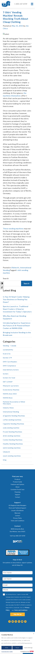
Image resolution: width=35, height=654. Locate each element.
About (17, 487)
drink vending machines (11, 436)
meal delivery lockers (11, 370)
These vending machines (13, 228)
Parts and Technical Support (17, 508)
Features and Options (17, 484)
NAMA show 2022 (10, 394)
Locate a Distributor (17, 510)
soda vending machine (11, 428)
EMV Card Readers (10, 362)
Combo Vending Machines (12, 440)
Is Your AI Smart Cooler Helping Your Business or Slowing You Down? (16, 299)
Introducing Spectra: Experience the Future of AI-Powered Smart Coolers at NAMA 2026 (16, 325)
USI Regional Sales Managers (17, 505)
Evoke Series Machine (11, 390)
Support (17, 494)
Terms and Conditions (17, 520)
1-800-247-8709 (20, 4)
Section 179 (7, 358)
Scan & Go (6, 354)
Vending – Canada (9, 346)
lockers (5, 374)
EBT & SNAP (8, 382)
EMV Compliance (9, 366)
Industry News (8, 408)
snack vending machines (12, 456)
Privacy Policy (17, 518)
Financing (17, 492)
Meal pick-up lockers (11, 386)
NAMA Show (8, 398)
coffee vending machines (12, 420)
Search (6, 278)
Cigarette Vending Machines (13, 424)
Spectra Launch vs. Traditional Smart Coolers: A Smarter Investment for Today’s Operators (17, 309)
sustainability (8, 350)
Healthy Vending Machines (13, 444)
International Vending (11, 412)
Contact (17, 497)
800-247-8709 (20, 536)
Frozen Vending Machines (12, 432)
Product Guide (17, 482)
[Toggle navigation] (32, 4)
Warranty (17, 513)
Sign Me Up (17, 614)
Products (17, 479)
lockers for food (9, 378)
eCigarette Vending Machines (14, 416)
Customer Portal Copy (17, 489)
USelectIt (15, 267)
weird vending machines (12, 448)
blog (4, 460)
